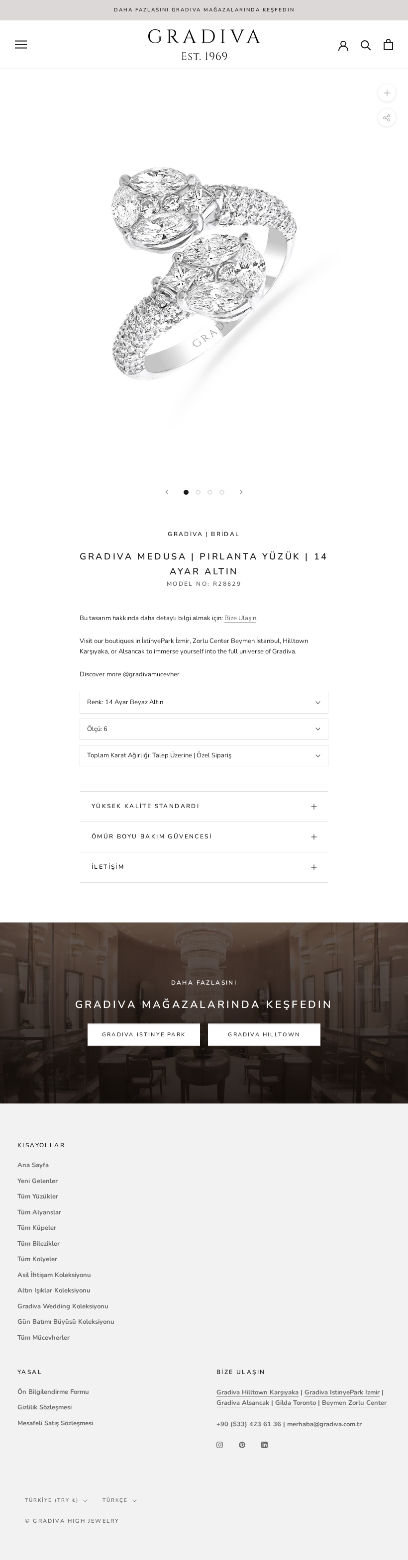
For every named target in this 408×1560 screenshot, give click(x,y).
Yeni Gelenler (37, 1181)
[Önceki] (166, 492)
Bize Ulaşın (240, 618)
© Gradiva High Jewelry (72, 1521)
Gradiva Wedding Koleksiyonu (62, 1306)
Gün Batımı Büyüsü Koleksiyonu (65, 1321)
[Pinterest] (242, 1445)
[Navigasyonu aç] (21, 44)
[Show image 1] (186, 492)
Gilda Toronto (295, 1402)
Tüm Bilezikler (38, 1243)
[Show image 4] (221, 492)
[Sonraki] (241, 492)
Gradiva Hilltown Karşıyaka (257, 1392)
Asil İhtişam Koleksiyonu (54, 1275)
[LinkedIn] (264, 1445)
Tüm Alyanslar (39, 1212)
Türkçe (115, 1500)
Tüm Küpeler (36, 1227)
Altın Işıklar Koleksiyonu (54, 1290)
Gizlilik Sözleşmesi (44, 1407)
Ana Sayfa (33, 1165)
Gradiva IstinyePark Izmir (342, 1392)
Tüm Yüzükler (37, 1196)
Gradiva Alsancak (242, 1402)
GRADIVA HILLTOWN (264, 1034)
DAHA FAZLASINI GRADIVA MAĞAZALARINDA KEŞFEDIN (204, 9)
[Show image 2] (198, 492)
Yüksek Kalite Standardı (146, 806)
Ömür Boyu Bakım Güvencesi (152, 836)
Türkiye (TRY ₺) (52, 1500)
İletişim (108, 867)
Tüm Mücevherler (43, 1337)
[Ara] (366, 44)
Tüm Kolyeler (37, 1259)
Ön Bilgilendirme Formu (53, 1391)
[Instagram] (219, 1445)
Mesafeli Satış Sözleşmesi (55, 1423)
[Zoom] (387, 92)
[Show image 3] (209, 492)
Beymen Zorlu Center (354, 1402)
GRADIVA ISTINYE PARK (144, 1034)
